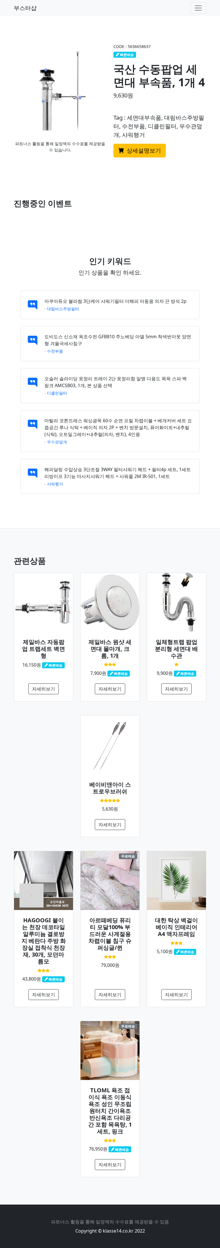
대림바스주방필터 (63, 308)
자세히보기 (43, 689)
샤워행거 (55, 484)
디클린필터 (57, 393)
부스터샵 (25, 8)
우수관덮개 (57, 442)
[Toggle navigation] (198, 8)
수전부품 (55, 351)
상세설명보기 (143, 150)
